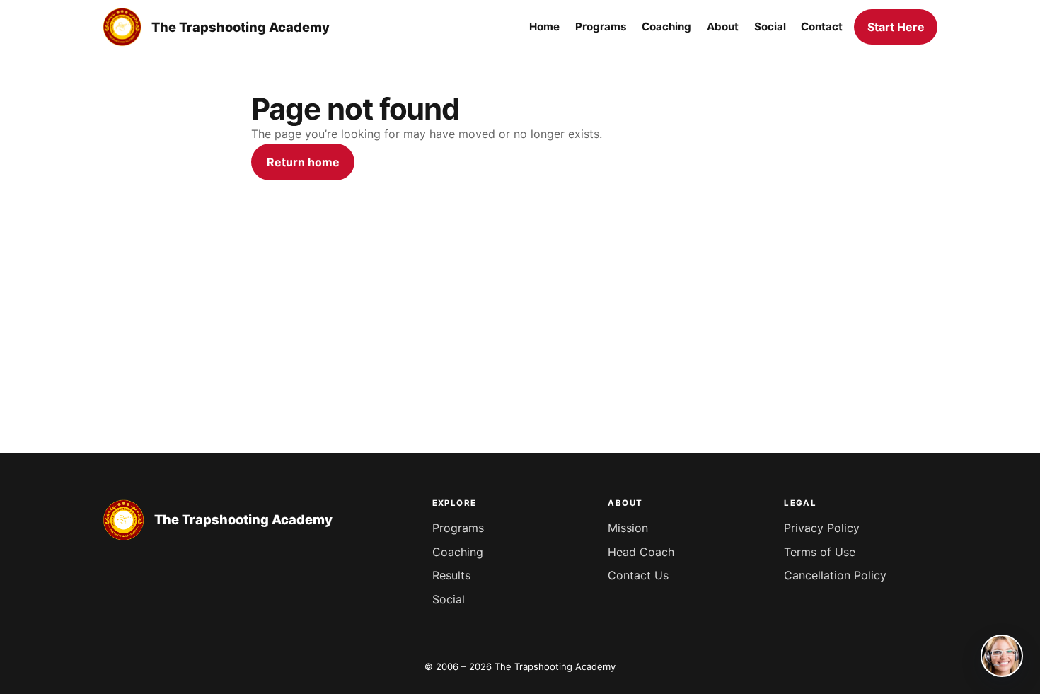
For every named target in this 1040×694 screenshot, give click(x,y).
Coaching (457, 552)
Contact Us (638, 575)
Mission (628, 528)
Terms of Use (819, 552)
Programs (458, 528)
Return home (303, 162)
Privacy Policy (822, 528)
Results (451, 575)
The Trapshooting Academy (240, 27)
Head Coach (641, 552)
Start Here (896, 27)
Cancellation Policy (835, 575)
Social (448, 599)
